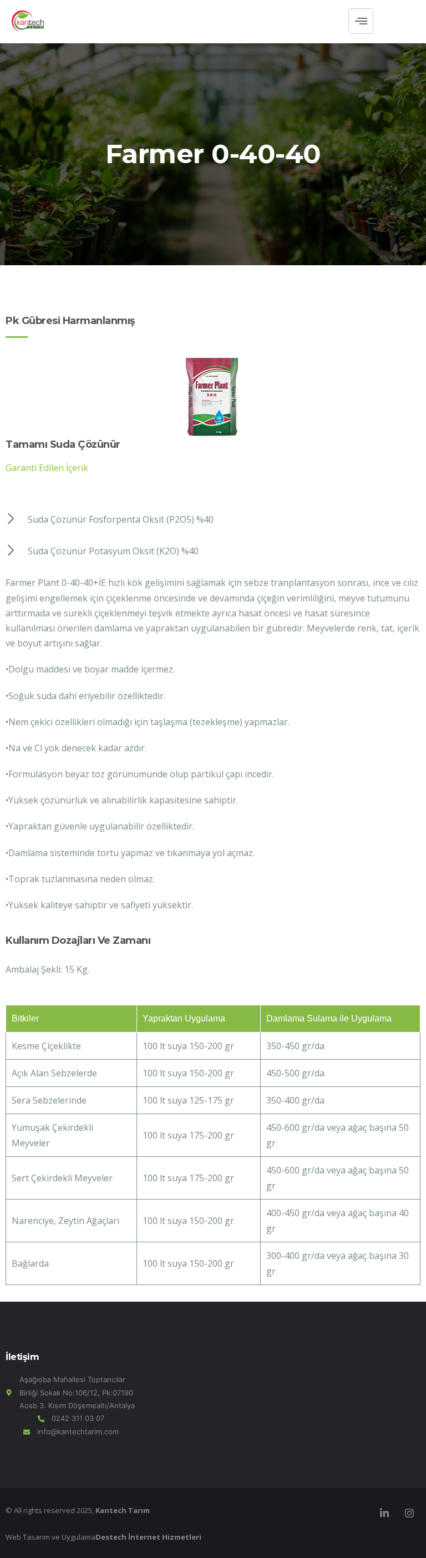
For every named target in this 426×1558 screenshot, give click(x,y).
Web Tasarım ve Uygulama (103, 1537)
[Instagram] (409, 1513)
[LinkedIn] (384, 1513)
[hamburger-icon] (360, 21)
